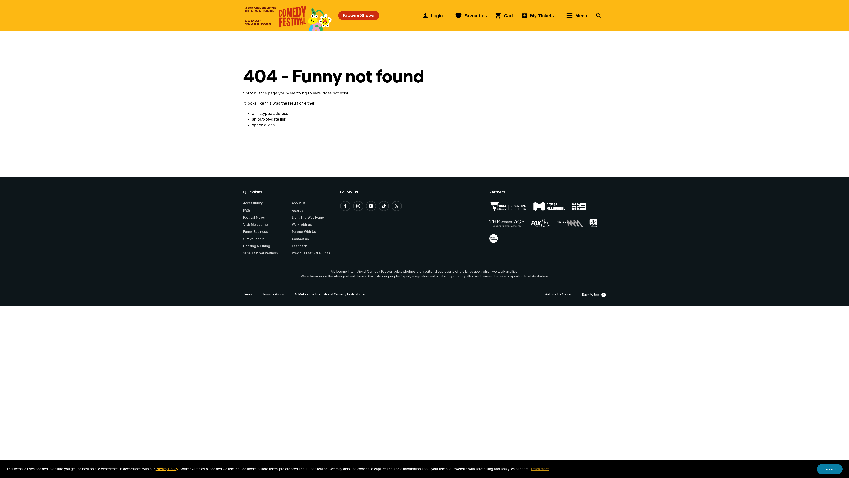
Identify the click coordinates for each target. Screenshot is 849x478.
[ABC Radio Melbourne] (497, 238)
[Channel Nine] (582, 206)
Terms (247, 294)
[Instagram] (358, 206)
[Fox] (544, 223)
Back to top (591, 294)
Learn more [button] (540, 469)
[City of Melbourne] (552, 206)
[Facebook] (345, 206)
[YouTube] (371, 206)
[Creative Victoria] (511, 206)
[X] (397, 206)
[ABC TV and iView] (596, 223)
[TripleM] (573, 223)
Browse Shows (359, 15)
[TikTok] (384, 206)
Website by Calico (558, 294)
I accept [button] (830, 469)
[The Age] (510, 223)
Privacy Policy (167, 469)
